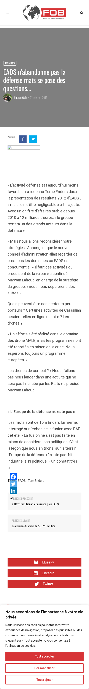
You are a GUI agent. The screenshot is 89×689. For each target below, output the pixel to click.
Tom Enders (36, 480)
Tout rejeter (45, 679)
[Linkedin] (13, 490)
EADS (22, 480)
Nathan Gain (20, 97)
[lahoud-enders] (24, 161)
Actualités (10, 63)
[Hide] (11, 498)
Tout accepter (44, 656)
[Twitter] (13, 483)
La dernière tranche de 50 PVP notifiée (33, 526)
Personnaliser (44, 668)
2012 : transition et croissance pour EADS (35, 504)
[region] (44, 647)
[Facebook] (13, 476)
